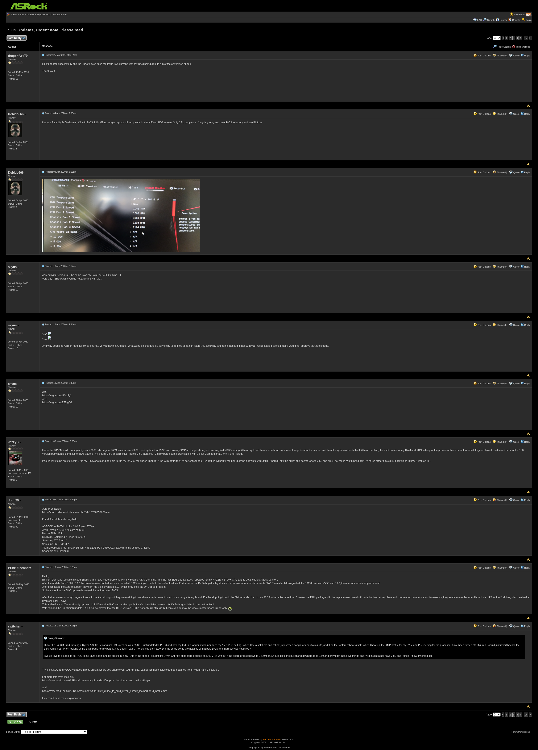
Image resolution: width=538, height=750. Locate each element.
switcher (14, 626)
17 (525, 38)
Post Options (484, 55)
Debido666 (16, 114)
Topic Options (522, 46)
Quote (516, 55)
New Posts (519, 14)
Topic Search (504, 46)
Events (503, 20)
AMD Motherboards (57, 14)
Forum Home (17, 14)
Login (528, 20)
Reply (527, 55)
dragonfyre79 (18, 55)
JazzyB (14, 442)
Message (47, 46)
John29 (14, 500)
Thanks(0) (501, 55)
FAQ (479, 20)
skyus (12, 267)
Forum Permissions (521, 732)
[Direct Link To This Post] (43, 55)
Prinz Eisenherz (20, 568)
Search (490, 20)
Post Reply (14, 38)
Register (516, 20)
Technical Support (35, 14)
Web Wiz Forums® (271, 739)
